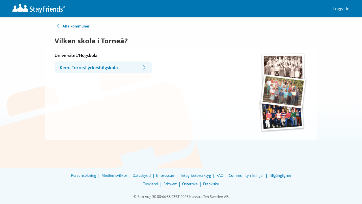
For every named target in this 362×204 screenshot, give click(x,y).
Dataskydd (142, 175)
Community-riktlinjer (246, 175)
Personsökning (83, 175)
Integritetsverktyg (196, 175)
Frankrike (211, 183)
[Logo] (38, 8)
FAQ (219, 175)
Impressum (165, 175)
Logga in (341, 9)
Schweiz (170, 183)
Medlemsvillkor (114, 175)
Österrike (190, 183)
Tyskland (150, 183)
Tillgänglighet (280, 175)
